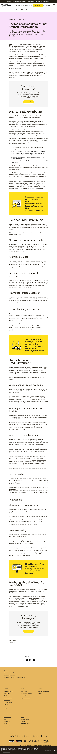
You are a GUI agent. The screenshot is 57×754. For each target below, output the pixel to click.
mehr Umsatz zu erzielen (36, 58)
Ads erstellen (38, 643)
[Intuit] (13, 736)
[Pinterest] (38, 741)
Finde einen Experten (25, 719)
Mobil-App (6, 708)
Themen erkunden (35, 10)
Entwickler (40, 693)
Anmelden (48, 5)
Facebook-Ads (22, 19)
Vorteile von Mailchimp (8, 691)
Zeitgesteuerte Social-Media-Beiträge (41, 645)
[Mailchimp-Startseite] (6, 5)
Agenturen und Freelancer (43, 691)
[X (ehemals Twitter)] (27, 741)
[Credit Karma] (27, 736)
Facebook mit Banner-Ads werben (34, 487)
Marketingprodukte (37, 367)
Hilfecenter (23, 721)
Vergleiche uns (7, 700)
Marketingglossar (24, 695)
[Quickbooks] (36, 736)
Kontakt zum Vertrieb (25, 723)
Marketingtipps (24, 691)
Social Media (12, 19)
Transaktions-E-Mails (8, 697)
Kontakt (22, 717)
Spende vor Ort (7, 721)
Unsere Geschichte (7, 717)
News (5, 719)
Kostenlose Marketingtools (26, 693)
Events (39, 695)
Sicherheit (6, 704)
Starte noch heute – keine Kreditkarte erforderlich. (39, 1)
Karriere (5, 723)
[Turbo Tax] (20, 736)
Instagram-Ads (23, 641)
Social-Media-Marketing (26, 639)
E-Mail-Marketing (7, 695)
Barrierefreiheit (7, 725)
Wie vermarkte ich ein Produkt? (10, 672)
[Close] (55, 750)
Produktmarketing (26, 534)
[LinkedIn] (32, 741)
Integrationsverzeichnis (25, 697)
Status (5, 706)
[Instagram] (30, 741)
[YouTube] (35, 741)
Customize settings (47, 750)
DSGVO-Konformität (8, 702)
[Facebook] (25, 741)
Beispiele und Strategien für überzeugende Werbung (15, 677)
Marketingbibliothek (21, 10)
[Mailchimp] (44, 736)
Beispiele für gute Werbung (9, 675)
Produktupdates (7, 693)
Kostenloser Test (38, 5)
